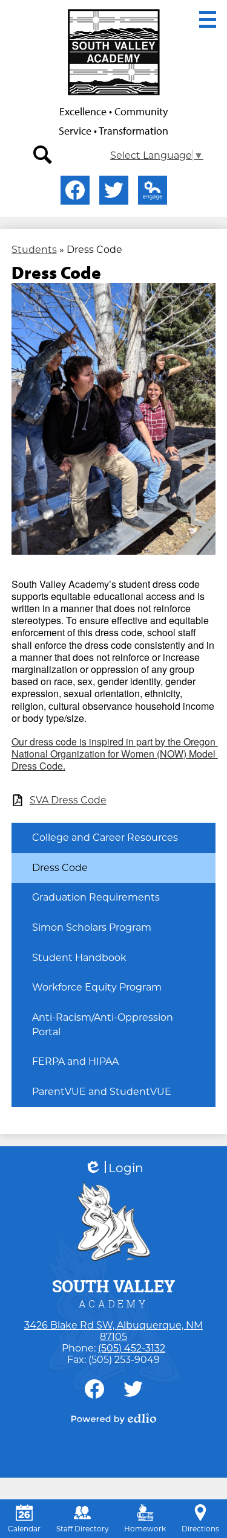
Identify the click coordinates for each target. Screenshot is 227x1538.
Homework (145, 1528)
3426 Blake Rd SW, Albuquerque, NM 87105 (113, 1330)
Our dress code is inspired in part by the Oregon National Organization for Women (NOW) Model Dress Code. (115, 754)
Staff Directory (82, 1528)
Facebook (75, 190)
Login (113, 1168)
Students (34, 249)
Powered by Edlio (113, 1418)
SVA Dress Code (68, 800)
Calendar (24, 1528)
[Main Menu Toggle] (207, 19)
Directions (200, 1528)
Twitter (113, 190)
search (43, 155)
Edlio (152, 190)
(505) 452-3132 (131, 1348)
